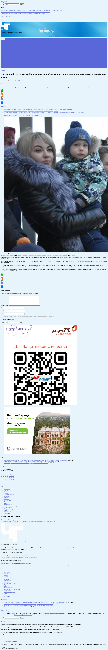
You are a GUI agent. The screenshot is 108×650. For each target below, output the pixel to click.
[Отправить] (54, 103)
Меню (2, 39)
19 (5, 477)
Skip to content (4, 1)
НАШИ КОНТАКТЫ (9, 66)
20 (7, 477)
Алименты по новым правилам (12, 114)
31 (1, 481)
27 (7, 479)
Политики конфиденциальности (23, 615)
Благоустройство (12, 46)
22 (11, 477)
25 (3, 479)
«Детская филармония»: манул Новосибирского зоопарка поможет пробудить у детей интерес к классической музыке (32, 10)
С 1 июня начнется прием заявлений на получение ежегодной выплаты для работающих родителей (31, 111)
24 (1, 479)
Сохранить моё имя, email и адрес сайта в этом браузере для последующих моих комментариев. (28, 316)
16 (13, 476)
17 (1, 477)
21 (9, 477)
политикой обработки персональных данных (85, 644)
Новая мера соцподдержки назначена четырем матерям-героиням (21, 115)
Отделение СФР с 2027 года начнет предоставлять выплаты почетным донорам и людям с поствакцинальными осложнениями (38, 109)
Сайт (2, 313)
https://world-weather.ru (54, 35)
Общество (7, 47)
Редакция (3, 80)
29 (11, 479)
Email (2, 310)
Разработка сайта (8, 641)
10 (1, 476)
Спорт (9, 51)
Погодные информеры (54, 36)
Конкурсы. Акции (12, 61)
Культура (10, 50)
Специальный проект (9, 60)
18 (3, 477)
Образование (11, 49)
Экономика (7, 53)
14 (9, 476)
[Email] (54, 100)
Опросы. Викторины (12, 63)
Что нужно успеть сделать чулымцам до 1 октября (14, 14)
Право (9, 44)
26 (5, 479)
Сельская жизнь (8, 57)
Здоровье (10, 43)
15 (11, 476)
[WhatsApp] (54, 90)
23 (13, 477)
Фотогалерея (11, 64)
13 (7, 476)
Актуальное (7, 42)
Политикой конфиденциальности (55, 613)
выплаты (3, 106)
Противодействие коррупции (11, 67)
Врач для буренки (5, 16)
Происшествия (8, 59)
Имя (2, 308)
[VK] (54, 98)
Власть (6, 54)
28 (9, 479)
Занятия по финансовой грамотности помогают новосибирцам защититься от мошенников (25, 12)
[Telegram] (54, 93)
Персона (7, 56)
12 (5, 476)
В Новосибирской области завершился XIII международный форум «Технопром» (23, 13)
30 (13, 479)
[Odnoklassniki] (54, 95)
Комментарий (5, 305)
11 (3, 476)
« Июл (2, 482)
